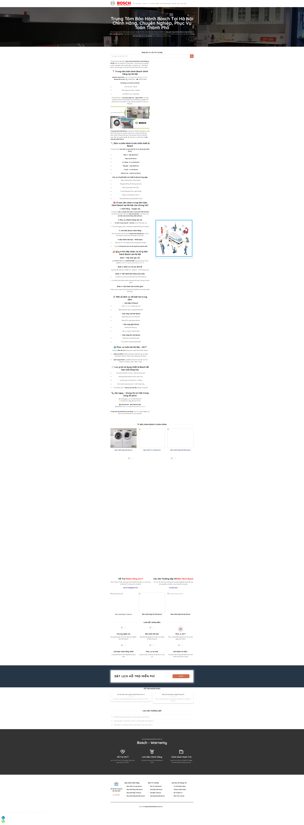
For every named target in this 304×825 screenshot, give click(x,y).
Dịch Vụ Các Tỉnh (181, 3)
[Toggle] (112, 717)
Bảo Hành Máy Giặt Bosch (123, 450)
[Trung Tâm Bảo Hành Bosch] (120, 3)
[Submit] (192, 56)
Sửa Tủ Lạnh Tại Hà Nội (6, 812)
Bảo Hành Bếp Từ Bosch (123, 614)
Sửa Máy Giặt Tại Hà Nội (21, 812)
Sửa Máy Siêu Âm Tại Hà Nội (38, 812)
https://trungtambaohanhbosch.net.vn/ (136, 77)
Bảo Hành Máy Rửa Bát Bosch (180, 450)
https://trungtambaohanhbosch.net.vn (132, 263)
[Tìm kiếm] (133, 3)
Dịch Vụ (145, 3)
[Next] (195, 701)
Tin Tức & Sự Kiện (154, 3)
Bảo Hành (138, 3)
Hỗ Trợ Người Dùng (165, 3)
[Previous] (109, 701)
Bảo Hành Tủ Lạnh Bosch (152, 450)
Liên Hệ (174, 3)
